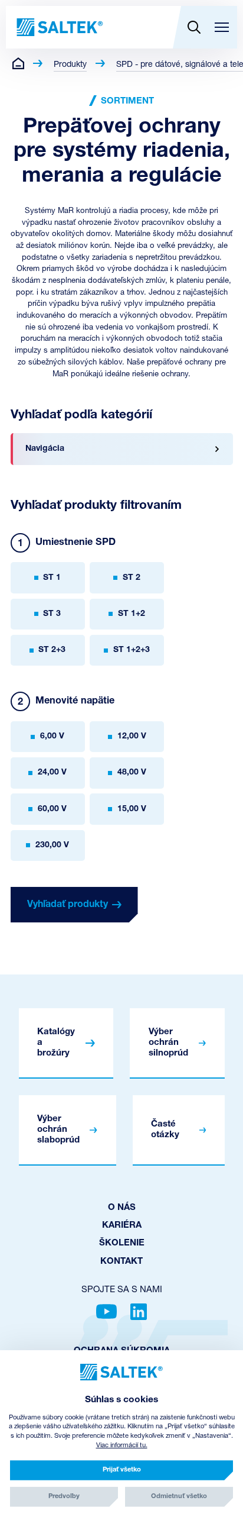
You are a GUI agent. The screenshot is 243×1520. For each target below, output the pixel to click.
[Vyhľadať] (194, 27)
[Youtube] (106, 1311)
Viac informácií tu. (121, 1445)
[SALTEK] (58, 27)
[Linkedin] (138, 1311)
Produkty (70, 64)
